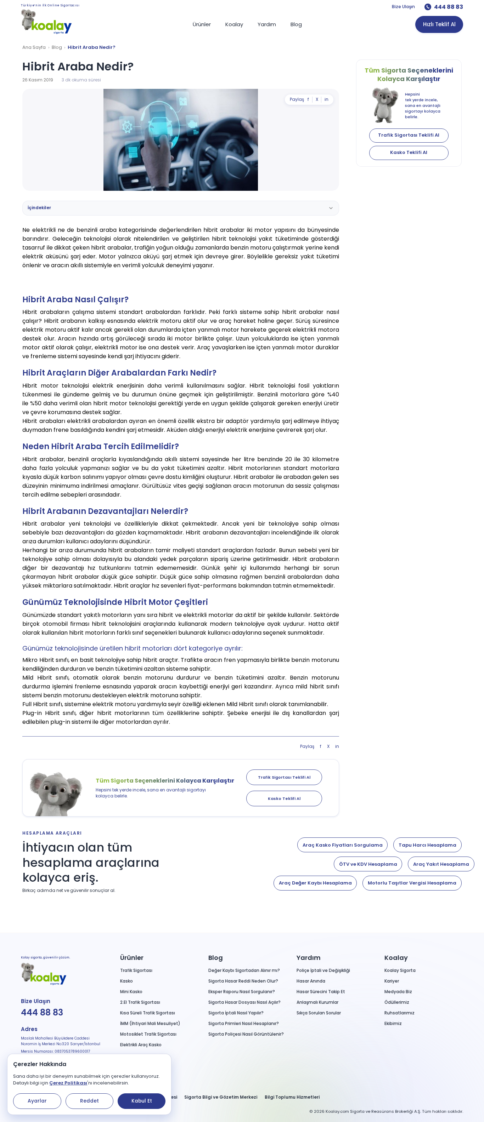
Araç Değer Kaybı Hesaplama (315, 883)
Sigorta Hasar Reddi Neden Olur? (243, 981)
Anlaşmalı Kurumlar (317, 1002)
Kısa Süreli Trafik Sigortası (147, 1013)
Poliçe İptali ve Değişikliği (323, 970)
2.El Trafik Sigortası (140, 1002)
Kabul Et (141, 1101)
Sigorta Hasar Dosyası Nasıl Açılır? (244, 1002)
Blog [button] (215, 957)
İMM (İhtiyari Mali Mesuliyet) (150, 1023)
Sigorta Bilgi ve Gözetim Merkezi (220, 1097)
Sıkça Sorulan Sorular (319, 1013)
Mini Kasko (131, 992)
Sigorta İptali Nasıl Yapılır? (236, 1013)
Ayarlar (37, 1101)
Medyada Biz (398, 992)
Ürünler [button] (131, 957)
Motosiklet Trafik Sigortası (148, 1034)
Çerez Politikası (68, 1083)
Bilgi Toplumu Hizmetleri (292, 1097)
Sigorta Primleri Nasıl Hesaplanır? (243, 1023)
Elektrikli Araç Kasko (141, 1045)
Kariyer (391, 981)
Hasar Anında (311, 981)
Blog (57, 47)
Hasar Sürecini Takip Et (321, 992)
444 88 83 (448, 7)
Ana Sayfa (34, 47)
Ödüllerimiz (396, 1002)
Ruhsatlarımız (399, 1013)
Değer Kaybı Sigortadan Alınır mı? (244, 970)
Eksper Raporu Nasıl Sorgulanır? (241, 992)
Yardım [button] (309, 957)
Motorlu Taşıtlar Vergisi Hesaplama (412, 883)
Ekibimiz (393, 1023)
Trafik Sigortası (136, 970)
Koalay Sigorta (400, 970)
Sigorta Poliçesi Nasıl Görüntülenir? (246, 1034)
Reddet (89, 1101)
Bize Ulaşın (403, 7)
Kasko (126, 981)
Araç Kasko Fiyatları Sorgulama (343, 845)
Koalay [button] (396, 957)
